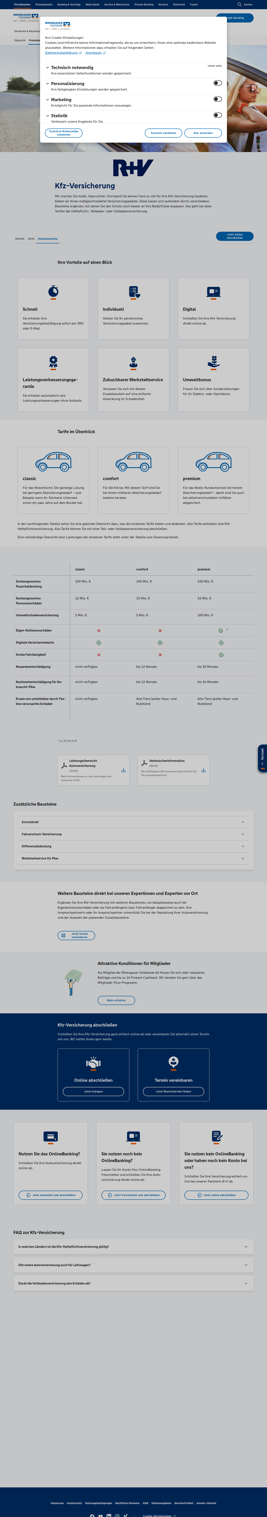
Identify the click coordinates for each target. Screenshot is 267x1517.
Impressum (93, 53)
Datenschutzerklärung (61, 53)
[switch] (218, 83)
